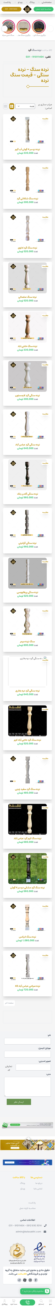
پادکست (7, 2)
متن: (48, 1074)
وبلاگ (32, 2)
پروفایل (4, 1304)
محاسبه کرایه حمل (43, 9)
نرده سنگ (36, 50)
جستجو (41, 1304)
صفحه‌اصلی (46, 2)
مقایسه (45, 118)
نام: (49, 1035)
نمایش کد (8, 1068)
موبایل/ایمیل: (44, 1048)
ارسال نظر (19, 1102)
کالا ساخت (47, 50)
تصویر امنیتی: (44, 1061)
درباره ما (38, 1183)
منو (50, 1304)
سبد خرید (13, 1304)
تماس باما (38, 1189)
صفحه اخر (9, 1003)
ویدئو (20, 2)
